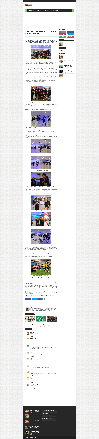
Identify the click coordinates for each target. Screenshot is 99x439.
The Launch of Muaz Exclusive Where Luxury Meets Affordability (69, 56)
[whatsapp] (62, 37)
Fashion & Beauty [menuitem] (48, 10)
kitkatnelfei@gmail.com (30, 293)
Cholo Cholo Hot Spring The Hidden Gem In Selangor (34, 427)
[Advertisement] (49, 19)
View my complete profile (67, 44)
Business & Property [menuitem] (31, 10)
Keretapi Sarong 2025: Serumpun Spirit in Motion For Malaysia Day (69, 71)
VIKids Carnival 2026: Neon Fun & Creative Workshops (29, 323)
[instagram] (71, 1)
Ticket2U (47, 251)
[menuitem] (26, 10)
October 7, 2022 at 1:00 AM (34, 359)
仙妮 (30, 377)
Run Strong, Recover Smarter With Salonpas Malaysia (52, 323)
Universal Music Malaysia (29, 296)
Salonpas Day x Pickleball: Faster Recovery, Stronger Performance (40, 324)
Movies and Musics (45, 418)
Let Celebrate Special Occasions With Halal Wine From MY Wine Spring (34, 432)
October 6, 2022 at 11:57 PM (34, 352)
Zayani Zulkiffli (33, 338)
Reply (31, 336)
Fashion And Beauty (45, 413)
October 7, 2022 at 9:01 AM (34, 378)
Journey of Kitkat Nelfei (33, 437)
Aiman (31, 351)
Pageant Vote (35, 253)
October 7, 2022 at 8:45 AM (34, 371)
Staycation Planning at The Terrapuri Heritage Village (68, 66)
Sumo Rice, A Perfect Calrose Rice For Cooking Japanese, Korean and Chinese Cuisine (69, 75)
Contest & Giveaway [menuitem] (40, 10)
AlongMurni (32, 358)
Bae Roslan (32, 332)
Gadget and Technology (52, 416)
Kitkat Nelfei (36, 307)
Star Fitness (52, 295)
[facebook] (70, 1)
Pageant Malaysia (46, 295)
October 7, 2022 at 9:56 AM (34, 385)
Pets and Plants (51, 418)
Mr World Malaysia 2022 (39, 295)
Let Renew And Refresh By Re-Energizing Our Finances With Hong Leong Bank (34, 421)
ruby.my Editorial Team (34, 384)
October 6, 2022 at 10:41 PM (34, 339)
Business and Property (51, 410)
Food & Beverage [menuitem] (56, 10)
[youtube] (70, 37)
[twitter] (70, 34)
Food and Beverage (45, 416)
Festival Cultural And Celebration (47, 415)
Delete (33, 336)
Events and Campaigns (31, 295)
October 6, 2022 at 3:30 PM (34, 333)
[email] (72, 1)
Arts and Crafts (44, 410)
